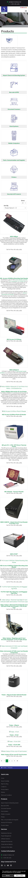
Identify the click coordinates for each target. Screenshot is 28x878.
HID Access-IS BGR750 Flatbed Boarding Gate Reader (14, 566)
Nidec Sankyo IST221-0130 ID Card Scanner (14, 754)
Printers (14, 177)
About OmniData (5, 781)
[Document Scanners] (14, 97)
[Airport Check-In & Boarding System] (14, 63)
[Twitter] (5, 865)
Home (2, 778)
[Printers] (14, 165)
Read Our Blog (4, 783)
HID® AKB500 (14, 236)
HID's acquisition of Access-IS (16, 281)
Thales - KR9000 (14, 725)
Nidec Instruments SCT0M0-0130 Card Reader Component (14, 651)
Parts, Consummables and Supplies (14, 160)
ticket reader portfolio (21, 280)
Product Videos (5, 825)
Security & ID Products (14, 194)
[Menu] (26, 11)
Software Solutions (5, 838)
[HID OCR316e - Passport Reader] (14, 467)
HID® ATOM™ (14, 554)
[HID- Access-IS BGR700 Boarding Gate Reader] (14, 254)
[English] (21, 7)
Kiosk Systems (14, 126)
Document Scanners (14, 109)
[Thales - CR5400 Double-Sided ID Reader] (14, 671)
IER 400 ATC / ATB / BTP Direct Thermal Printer (14, 445)
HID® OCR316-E (14, 370)
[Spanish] (26, 7)
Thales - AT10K (14, 735)
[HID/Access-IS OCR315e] (14, 315)
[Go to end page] (17, 760)
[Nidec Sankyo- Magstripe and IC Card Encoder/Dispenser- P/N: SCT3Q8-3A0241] (14, 614)
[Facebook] (2, 865)
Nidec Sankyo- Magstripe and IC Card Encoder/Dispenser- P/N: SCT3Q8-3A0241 (14, 638)
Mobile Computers (14, 143)
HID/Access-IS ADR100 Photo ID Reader (14, 414)
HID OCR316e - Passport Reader (14, 491)
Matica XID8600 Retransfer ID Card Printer (14, 391)
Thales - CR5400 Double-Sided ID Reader (14, 695)
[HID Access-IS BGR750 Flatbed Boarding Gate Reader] (14, 560)
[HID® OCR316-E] (14, 346)
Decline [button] (8, 875)
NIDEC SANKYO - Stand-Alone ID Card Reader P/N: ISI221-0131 (14, 522)
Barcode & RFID (14, 92)
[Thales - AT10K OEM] (14, 741)
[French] (23, 7)
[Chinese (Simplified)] (22, 7)
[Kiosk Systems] (14, 114)
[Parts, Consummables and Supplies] (14, 148)
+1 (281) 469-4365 (14, 4)
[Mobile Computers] (14, 131)
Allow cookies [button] (19, 875)
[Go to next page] (14, 760)
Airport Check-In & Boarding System (14, 75)
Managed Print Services (6, 841)
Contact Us (3, 786)
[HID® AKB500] (14, 212)
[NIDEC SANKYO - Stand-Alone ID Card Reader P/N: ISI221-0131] (14, 498)
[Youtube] (8, 865)
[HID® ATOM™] (14, 530)
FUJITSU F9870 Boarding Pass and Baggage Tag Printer (14, 592)
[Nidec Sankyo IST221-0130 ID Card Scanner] (14, 751)
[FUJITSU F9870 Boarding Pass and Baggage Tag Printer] (14, 587)
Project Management (6, 836)
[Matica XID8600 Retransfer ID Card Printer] (14, 386)
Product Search (5, 789)
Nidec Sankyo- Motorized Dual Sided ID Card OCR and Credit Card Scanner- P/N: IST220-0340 (14, 606)
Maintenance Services (6, 833)
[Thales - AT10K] (14, 731)
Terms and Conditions (6, 795)
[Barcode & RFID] (14, 80)
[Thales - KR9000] (14, 701)
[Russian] (25, 7)
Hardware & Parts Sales (6, 847)
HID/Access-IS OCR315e (14, 339)
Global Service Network (7, 844)
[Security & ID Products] (14, 182)
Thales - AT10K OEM (14, 744)
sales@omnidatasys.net (15, 2)
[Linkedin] (11, 865)
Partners (3, 792)
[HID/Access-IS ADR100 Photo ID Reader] (14, 411)
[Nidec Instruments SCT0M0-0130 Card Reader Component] (14, 646)
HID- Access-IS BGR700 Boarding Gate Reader (14, 278)
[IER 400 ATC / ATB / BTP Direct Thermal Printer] (14, 421)
